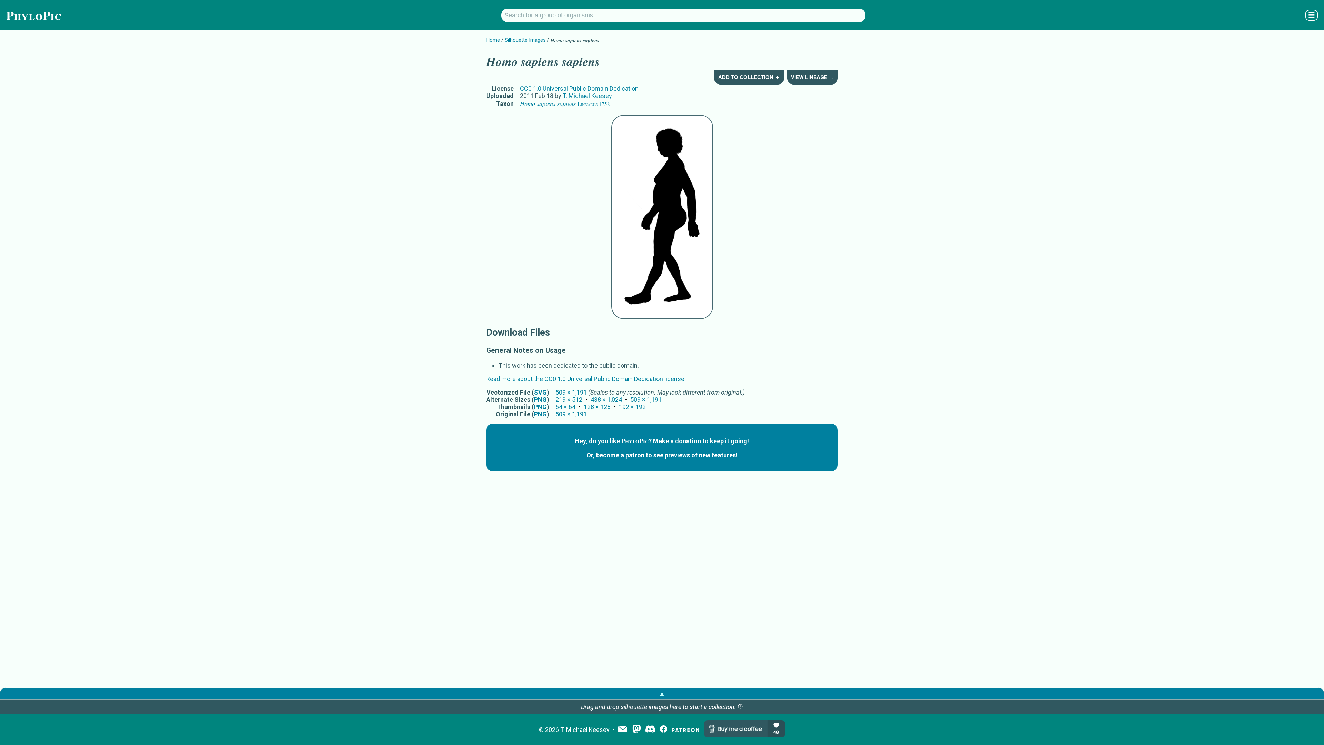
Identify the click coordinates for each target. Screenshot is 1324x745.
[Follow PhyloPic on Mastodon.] (636, 730)
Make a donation (677, 441)
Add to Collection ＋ (749, 77)
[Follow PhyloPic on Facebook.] (663, 729)
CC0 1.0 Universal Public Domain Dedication (579, 88)
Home (493, 40)
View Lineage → (812, 77)
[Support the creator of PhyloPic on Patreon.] (685, 729)
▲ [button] (662, 693)
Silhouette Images (525, 40)
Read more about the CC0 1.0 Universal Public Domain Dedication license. (586, 379)
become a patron (620, 455)
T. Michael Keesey (587, 95)
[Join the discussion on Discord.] (650, 729)
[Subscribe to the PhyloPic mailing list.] (623, 729)
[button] (740, 707)
